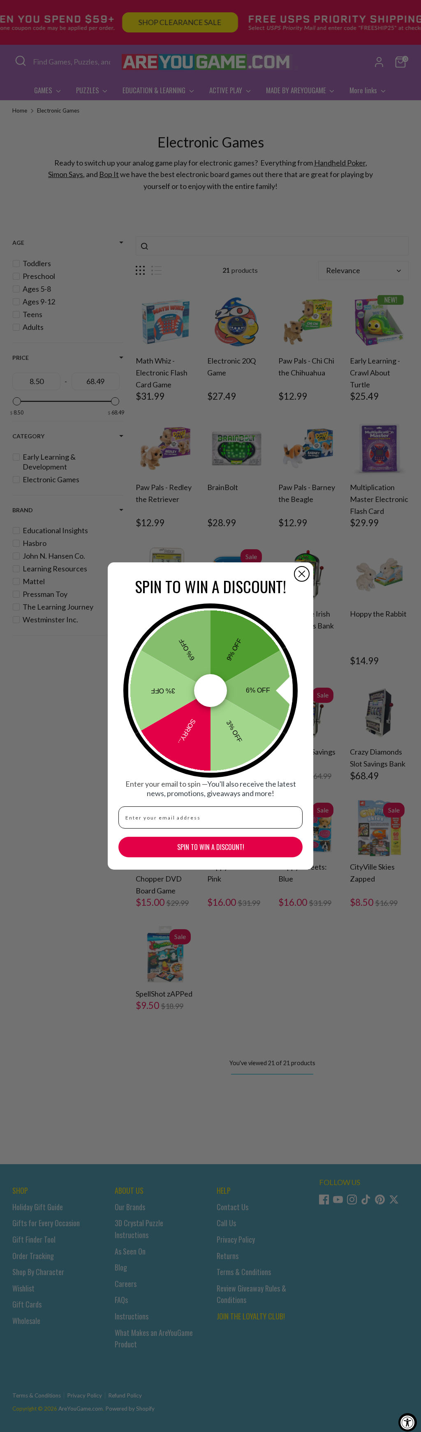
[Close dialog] (301, 573)
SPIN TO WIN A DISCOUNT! (210, 847)
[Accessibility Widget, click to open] (407, 1422)
